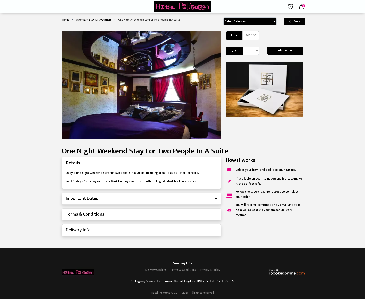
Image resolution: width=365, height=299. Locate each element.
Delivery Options (156, 269)
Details (73, 163)
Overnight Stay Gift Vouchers (94, 19)
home (65, 19)
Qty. (234, 50)
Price (234, 35)
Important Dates (82, 198)
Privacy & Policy (210, 269)
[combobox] (250, 21)
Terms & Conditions (85, 214)
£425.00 (251, 35)
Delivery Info (78, 230)
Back (297, 21)
